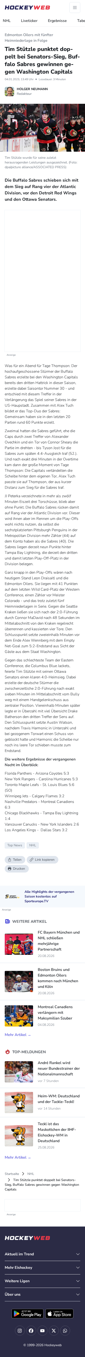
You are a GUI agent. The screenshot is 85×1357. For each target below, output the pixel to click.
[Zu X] (54, 1330)
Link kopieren (45, 859)
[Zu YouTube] (42, 1330)
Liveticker (29, 20)
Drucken (19, 868)
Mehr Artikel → (18, 1034)
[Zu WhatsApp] (65, 1330)
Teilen (17, 859)
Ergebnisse (57, 20)
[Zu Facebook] (31, 1330)
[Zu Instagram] (20, 1330)
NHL (7, 20)
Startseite (12, 1174)
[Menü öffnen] (74, 7)
